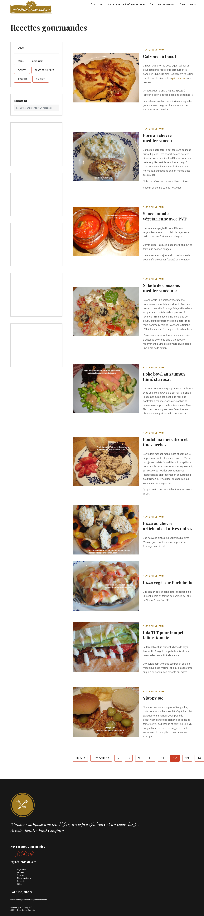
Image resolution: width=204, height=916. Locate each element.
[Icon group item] (17, 854)
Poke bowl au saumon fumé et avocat (164, 376)
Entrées (22, 70)
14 (199, 758)
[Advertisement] (36, 144)
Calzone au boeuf (159, 56)
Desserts (22, 79)
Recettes (136, 4)
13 (187, 758)
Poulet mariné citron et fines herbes (165, 441)
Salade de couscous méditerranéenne (161, 288)
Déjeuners (38, 61)
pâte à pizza (178, 78)
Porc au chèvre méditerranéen (157, 137)
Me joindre (189, 4)
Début (80, 758)
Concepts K (27, 907)
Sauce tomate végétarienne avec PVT (165, 216)
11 (162, 758)
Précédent (101, 758)
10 (150, 758)
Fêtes (21, 61)
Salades (40, 79)
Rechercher (20, 100)
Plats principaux (44, 70)
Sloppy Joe (153, 698)
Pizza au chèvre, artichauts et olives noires (167, 525)
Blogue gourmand (163, 4)
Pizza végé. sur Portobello (167, 582)
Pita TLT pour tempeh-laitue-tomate (165, 635)
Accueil (98, 4)
